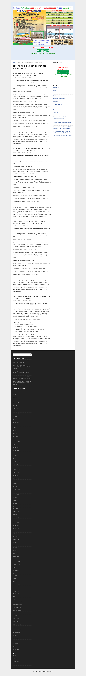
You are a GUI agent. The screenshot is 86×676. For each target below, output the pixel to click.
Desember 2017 (16, 517)
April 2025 (15, 405)
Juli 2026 (15, 394)
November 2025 (16, 399)
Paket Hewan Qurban (57, 104)
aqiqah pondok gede (17, 624)
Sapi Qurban (15, 643)
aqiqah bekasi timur (17, 607)
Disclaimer (55, 90)
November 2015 (16, 564)
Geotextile (15, 635)
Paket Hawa (55, 101)
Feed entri (15, 658)
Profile (54, 109)
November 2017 (16, 519)
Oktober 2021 (16, 464)
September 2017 (16, 525)
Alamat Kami (56, 87)
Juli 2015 (15, 575)
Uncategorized (16, 649)
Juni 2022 (15, 455)
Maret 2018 (15, 508)
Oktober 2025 (16, 402)
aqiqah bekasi (16, 77)
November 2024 (16, 413)
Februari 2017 (16, 539)
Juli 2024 (15, 416)
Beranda (14, 62)
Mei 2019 (15, 486)
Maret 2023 (15, 436)
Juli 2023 (15, 425)
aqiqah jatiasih (16, 618)
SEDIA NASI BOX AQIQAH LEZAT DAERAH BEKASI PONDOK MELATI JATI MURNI (31, 149)
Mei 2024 (15, 419)
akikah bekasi (16, 593)
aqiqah (14, 596)
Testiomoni (55, 112)
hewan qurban (16, 638)
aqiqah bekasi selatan (17, 604)
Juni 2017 (15, 533)
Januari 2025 (16, 411)
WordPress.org (16, 664)
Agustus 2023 (16, 422)
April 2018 (15, 506)
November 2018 (16, 489)
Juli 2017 (15, 531)
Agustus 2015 (16, 573)
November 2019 (16, 469)
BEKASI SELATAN (16, 632)
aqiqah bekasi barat (17, 601)
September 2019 (16, 475)
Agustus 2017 (16, 528)
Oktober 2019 (16, 472)
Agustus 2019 (16, 478)
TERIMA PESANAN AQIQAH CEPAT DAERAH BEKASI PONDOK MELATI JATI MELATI (29, 222)
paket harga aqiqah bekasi (59, 98)
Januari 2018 (15, 514)
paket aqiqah (16, 640)
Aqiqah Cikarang (16, 615)
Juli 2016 (15, 542)
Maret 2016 (15, 553)
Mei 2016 (15, 547)
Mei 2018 (15, 503)
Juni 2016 (15, 545)
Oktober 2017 (16, 522)
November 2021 (16, 461)
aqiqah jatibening (16, 621)
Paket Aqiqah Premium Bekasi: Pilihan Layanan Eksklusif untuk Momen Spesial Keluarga (62, 122)
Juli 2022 (15, 452)
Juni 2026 (15, 397)
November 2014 (16, 587)
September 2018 (16, 492)
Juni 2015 (15, 578)
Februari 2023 (16, 439)
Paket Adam (55, 95)
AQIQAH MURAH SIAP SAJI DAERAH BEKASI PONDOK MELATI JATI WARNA (29, 74)
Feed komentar (16, 661)
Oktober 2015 (16, 567)
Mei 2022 (15, 458)
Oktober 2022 (16, 444)
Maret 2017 (15, 536)
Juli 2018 (15, 497)
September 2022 (16, 447)
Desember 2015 (16, 561)
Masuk (14, 655)
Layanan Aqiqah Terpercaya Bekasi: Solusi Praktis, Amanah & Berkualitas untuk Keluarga (22, 383)
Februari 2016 (16, 556)
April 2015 (15, 581)
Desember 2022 (16, 441)
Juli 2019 (15, 480)
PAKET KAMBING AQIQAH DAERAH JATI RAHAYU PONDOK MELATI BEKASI (31, 297)
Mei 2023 (15, 430)
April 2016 (15, 550)
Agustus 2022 (16, 450)
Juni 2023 (15, 427)
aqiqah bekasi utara (17, 610)
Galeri (54, 93)
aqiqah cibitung (16, 612)
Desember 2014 (16, 584)
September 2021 (16, 466)
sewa (14, 646)
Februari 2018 (16, 511)
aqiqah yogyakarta (17, 629)
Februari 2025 (16, 408)
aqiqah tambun (16, 626)
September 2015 (16, 570)
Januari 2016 (15, 559)
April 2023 (15, 433)
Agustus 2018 (16, 494)
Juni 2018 (15, 500)
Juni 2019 (15, 483)
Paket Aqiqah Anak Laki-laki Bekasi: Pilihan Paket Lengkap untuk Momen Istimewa (21, 372)
